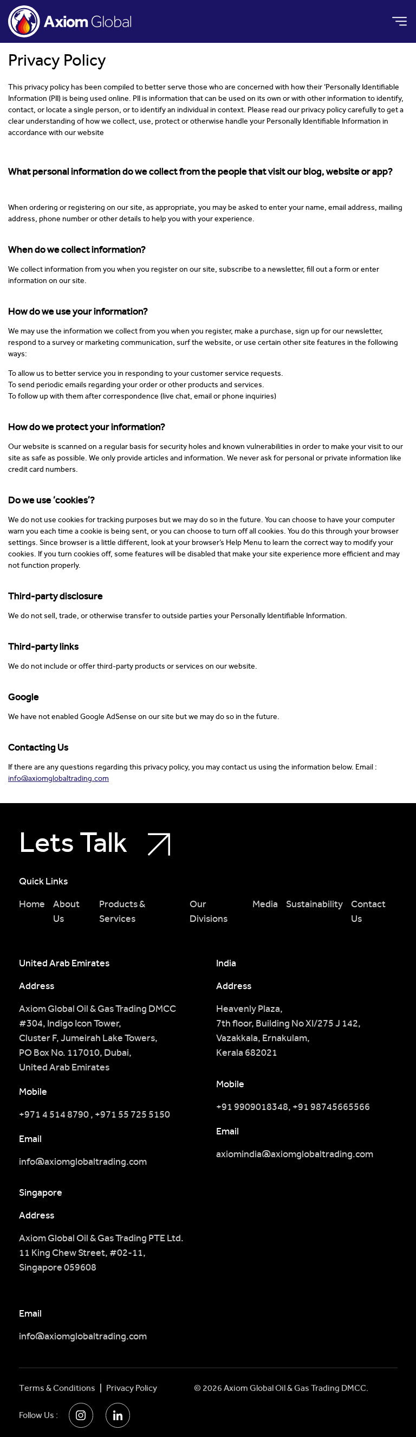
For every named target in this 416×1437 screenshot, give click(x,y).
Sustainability (314, 903)
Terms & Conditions (57, 1388)
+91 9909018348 (252, 1106)
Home (32, 903)
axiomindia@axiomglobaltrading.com (294, 1153)
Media (265, 903)
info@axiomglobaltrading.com (58, 778)
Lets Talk (76, 843)
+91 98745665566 (331, 1106)
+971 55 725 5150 (132, 1114)
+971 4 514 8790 (54, 1114)
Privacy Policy (131, 1388)
